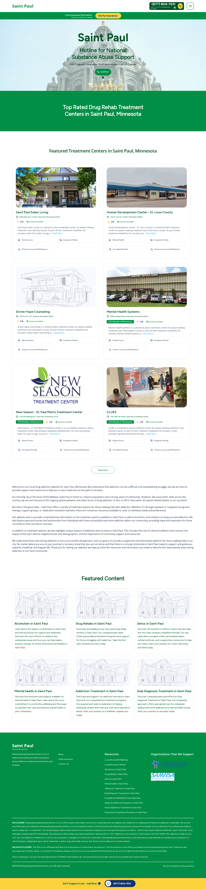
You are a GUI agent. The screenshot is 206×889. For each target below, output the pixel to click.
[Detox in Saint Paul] (164, 605)
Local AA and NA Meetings (116, 760)
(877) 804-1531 (163, 4)
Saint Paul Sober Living (32, 212)
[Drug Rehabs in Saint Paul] (103, 605)
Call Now (104, 72)
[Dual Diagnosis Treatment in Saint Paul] (164, 672)
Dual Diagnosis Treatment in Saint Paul (164, 691)
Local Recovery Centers (115, 764)
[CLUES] (147, 387)
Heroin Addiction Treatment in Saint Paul (123, 807)
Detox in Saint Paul (150, 623)
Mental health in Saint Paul (33, 691)
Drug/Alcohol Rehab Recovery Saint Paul (123, 798)
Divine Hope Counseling (33, 312)
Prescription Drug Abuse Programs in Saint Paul (126, 812)
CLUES (111, 412)
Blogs (60, 754)
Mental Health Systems (123, 312)
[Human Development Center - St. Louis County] (147, 187)
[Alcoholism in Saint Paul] (41, 605)
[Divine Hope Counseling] (56, 287)
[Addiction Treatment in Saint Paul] (103, 672)
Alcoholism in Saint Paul (31, 623)
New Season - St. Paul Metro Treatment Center (49, 412)
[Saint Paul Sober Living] (56, 187)
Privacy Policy (188, 866)
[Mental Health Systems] (147, 287)
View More (103, 470)
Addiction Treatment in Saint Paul (99, 691)
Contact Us (63, 764)
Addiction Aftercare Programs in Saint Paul (124, 803)
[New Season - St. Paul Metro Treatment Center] (56, 387)
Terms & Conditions (172, 866)
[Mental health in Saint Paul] (41, 672)
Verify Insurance (65, 759)
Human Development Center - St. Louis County (140, 212)
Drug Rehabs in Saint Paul (93, 623)
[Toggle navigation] (190, 6)
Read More (57, 233)
